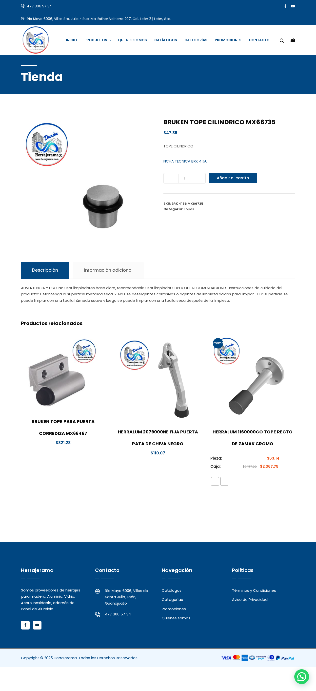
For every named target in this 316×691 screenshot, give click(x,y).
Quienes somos (176, 618)
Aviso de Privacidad (250, 599)
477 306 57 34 (39, 6)
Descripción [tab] (45, 270)
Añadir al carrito (233, 178)
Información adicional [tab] (108, 270)
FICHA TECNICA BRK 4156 (185, 161)
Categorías (172, 599)
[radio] (215, 481)
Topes (189, 209)
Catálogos (171, 590)
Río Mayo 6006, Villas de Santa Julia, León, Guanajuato (126, 597)
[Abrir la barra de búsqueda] (281, 40)
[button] (301, 676)
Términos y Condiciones (254, 590)
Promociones (174, 608)
